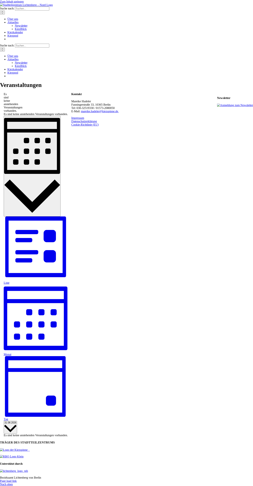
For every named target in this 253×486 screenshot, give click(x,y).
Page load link (8, 480)
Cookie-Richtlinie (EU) (85, 124)
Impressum (77, 118)
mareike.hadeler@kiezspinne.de (100, 111)
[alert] (5, 102)
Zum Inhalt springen (12, 1)
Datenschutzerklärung (84, 121)
